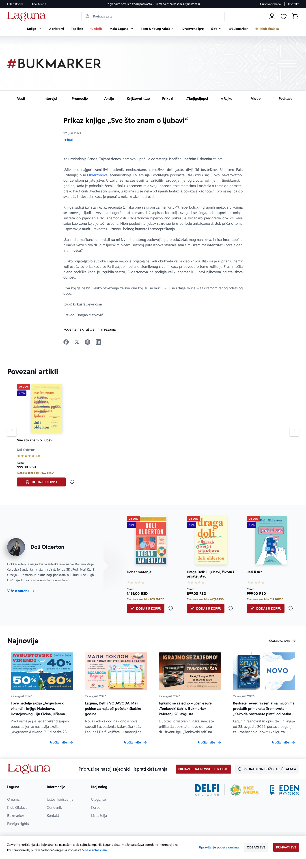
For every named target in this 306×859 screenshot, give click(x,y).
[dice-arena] (244, 790)
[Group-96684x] (284, 790)
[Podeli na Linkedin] (98, 342)
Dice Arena (38, 4)
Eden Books (15, 4)
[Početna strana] (27, 16)
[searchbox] (153, 16)
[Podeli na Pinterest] (87, 342)
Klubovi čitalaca (270, 4)
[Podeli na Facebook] (66, 342)
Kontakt (293, 4)
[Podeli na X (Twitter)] (77, 342)
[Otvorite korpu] (295, 16)
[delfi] (207, 790)
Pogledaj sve (278, 641)
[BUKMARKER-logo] (54, 63)
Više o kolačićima (94, 850)
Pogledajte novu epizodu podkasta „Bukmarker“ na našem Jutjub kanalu (153, 4)
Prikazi (68, 140)
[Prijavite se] (272, 16)
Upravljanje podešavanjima (219, 847)
